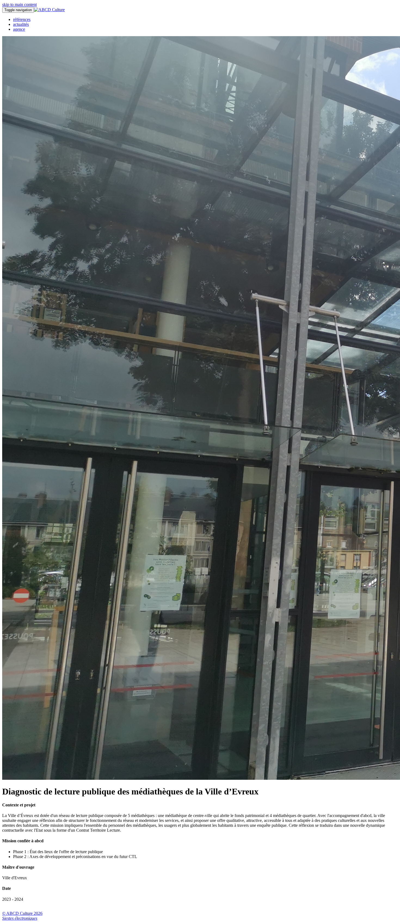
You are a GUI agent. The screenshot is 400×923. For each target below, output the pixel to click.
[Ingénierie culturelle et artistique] (49, 9)
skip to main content (19, 4)
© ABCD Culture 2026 (22, 913)
